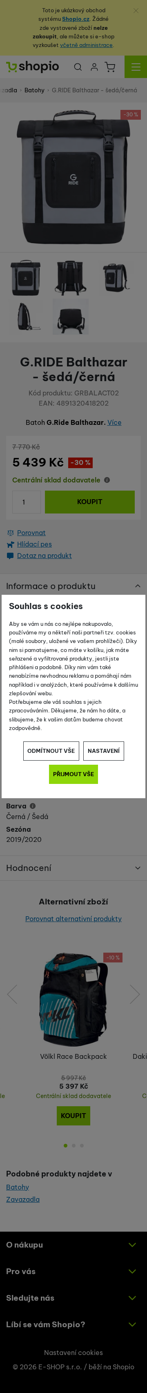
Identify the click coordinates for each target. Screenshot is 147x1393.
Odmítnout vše (51, 751)
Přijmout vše (73, 774)
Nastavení (104, 751)
